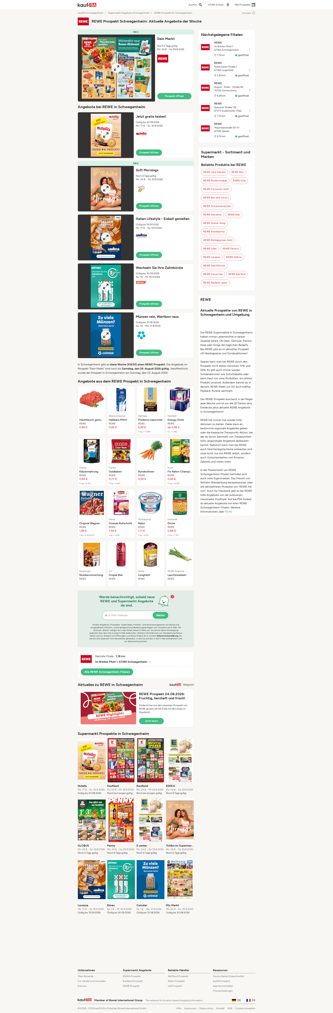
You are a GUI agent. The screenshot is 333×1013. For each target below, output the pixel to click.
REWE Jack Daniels (214, 172)
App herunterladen (223, 986)
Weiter (160, 615)
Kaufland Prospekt (133, 981)
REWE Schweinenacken (217, 206)
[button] (136, 66)
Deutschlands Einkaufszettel (228, 976)
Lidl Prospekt (175, 986)
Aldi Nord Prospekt (178, 976)
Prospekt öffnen (174, 96)
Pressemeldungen (223, 990)
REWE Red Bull (236, 274)
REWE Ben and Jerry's (216, 197)
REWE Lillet (210, 248)
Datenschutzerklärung (167, 636)
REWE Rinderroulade (215, 180)
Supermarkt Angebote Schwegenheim (129, 13)
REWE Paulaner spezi (215, 282)
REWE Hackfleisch (214, 265)
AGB (229, 1008)
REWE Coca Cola (213, 274)
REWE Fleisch (231, 248)
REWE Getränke (212, 214)
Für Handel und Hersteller (92, 981)
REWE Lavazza (211, 257)
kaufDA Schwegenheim (90, 13)
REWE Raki (234, 214)
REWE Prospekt (131, 986)
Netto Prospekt (176, 981)
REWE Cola (239, 180)
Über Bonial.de (85, 976)
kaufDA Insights (221, 981)
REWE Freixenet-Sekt (216, 189)
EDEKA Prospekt (132, 976)
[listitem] (92, 410)
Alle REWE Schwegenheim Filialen (107, 671)
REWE (228, 511)
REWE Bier (238, 172)
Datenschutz (206, 1008)
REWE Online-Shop (214, 223)
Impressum (190, 1008)
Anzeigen (246, 13)
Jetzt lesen (151, 720)
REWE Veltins (234, 257)
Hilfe (178, 1008)
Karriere (82, 986)
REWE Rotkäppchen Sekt (218, 240)
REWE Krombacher (214, 231)
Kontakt (220, 1008)
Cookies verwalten (245, 1008)
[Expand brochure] (116, 68)
